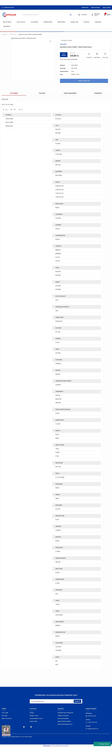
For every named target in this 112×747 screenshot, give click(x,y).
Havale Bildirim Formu (36, 718)
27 (22, 109)
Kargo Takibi (33, 721)
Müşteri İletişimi (95, 7)
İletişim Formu (34, 715)
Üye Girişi (4, 715)
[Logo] (9, 15)
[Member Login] (92, 15)
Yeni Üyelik (5, 713)
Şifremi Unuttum (7, 718)
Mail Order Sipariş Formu (65, 724)
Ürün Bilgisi (14, 93)
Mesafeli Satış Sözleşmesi (65, 713)
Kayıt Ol (77, 701)
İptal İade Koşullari (63, 718)
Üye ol (96, 15)
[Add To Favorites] (50, 41)
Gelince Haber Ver (84, 81)
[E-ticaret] (56, 746)
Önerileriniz (98, 93)
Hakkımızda (85, 7)
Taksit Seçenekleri (70, 93)
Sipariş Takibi (106, 7)
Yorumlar (42, 93)
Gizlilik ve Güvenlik (63, 715)
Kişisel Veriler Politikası (64, 721)
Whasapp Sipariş (104, 744)
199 (14, 109)
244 (6, 109)
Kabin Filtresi (74, 65)
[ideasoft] (46, 746)
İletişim (32, 713)
